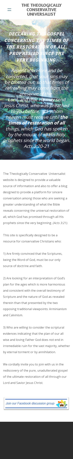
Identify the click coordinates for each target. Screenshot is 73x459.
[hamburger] (9, 10)
